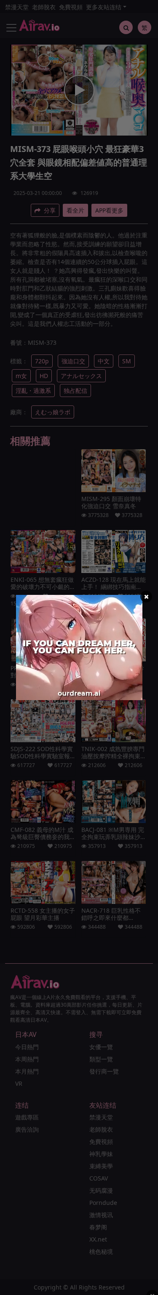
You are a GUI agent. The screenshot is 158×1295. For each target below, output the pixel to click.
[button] (146, 596)
